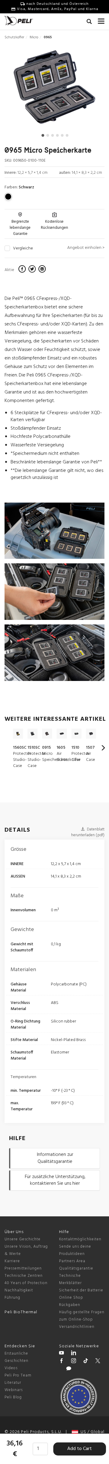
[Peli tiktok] (85, 1361)
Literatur (13, 1383)
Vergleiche (23, 249)
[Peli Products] (61, 1361)
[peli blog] (68, 1369)
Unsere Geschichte (23, 1239)
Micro (34, 37)
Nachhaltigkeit (19, 1290)
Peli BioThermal (21, 1312)
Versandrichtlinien (76, 1327)
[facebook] (22, 270)
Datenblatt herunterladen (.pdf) (87, 832)
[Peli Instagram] (73, 1361)
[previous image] (20, 89)
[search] (89, 22)
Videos (11, 1368)
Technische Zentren (24, 1276)
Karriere (12, 1261)
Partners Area (72, 1261)
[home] (19, 20)
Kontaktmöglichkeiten (80, 1239)
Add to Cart (79, 1449)
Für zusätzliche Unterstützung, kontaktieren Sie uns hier (55, 1180)
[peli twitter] (97, 1361)
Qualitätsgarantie (76, 1268)
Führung (12, 1297)
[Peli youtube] (61, 1353)
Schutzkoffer (14, 37)
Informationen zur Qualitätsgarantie (55, 1158)
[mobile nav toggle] (101, 19)
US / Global (91, 1431)
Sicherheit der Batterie (81, 1290)
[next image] (89, 89)
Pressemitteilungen (23, 1268)
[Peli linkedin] (73, 1353)
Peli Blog (13, 1397)
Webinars (14, 1390)
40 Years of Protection (26, 1283)
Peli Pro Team (18, 1375)
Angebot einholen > (85, 247)
